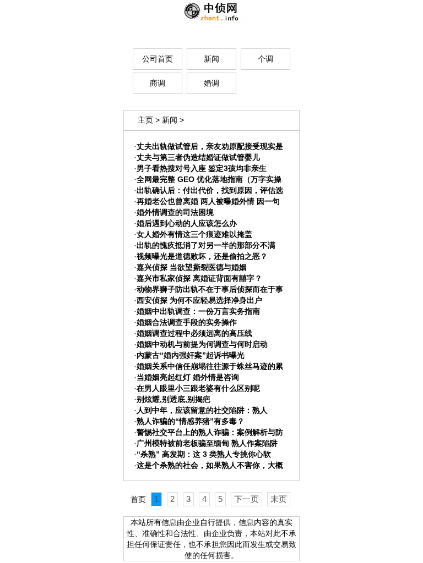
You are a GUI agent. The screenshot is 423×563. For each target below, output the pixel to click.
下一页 (246, 499)
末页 (278, 499)
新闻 (169, 119)
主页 (145, 119)
